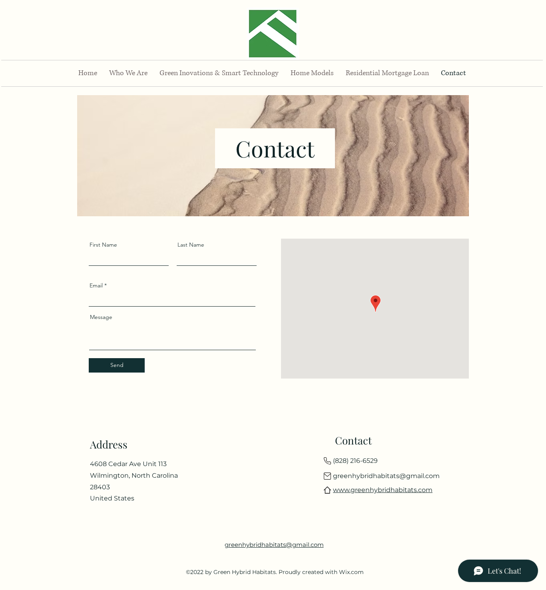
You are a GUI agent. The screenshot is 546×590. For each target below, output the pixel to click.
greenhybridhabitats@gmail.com (386, 476)
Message (101, 317)
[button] (128, 73)
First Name (103, 244)
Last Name (190, 244)
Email (96, 285)
